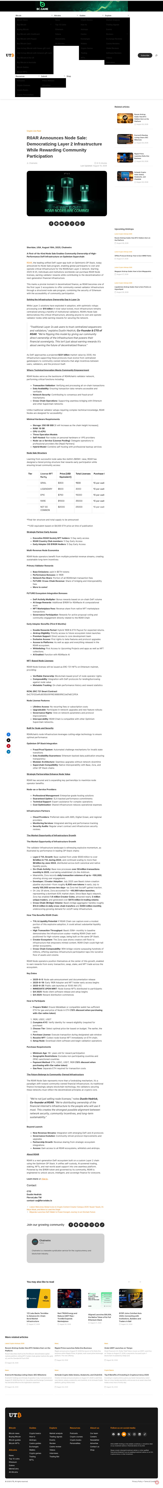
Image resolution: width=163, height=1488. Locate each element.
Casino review (55, 1446)
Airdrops (84, 29)
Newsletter (94, 1440)
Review (53, 1443)
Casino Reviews (113, 43)
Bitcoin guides (15, 1440)
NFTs (83, 58)
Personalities (75, 1443)
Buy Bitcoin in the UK (25, 58)
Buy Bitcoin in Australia (26, 62)
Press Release (48, 80)
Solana (58, 34)
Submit (44, 76)
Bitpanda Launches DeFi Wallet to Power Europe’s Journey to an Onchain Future (62, 1212)
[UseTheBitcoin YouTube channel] (124, 1434)
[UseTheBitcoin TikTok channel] (144, 1434)
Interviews (110, 62)
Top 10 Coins (60, 24)
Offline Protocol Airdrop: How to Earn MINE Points (133, 256)
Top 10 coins (14, 1459)
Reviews (109, 34)
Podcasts (21, 80)
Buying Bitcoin (23, 29)
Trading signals (56, 1437)
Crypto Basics (87, 20)
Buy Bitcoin (21, 24)
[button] (52, 15)
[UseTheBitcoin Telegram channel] (118, 1434)
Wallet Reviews (112, 48)
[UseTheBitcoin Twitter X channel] (129, 1434)
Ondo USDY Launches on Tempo (118, 1348)
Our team (94, 1433)
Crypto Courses (23, 85)
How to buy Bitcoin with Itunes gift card (33, 48)
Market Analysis (113, 20)
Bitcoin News (22, 20)
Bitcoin (18, 15)
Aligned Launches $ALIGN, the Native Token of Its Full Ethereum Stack (99, 1317)
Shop (69, 76)
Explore (108, 15)
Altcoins (57, 15)
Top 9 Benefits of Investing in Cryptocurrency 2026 (126, 1375)
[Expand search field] (156, 56)
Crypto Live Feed (34, 131)
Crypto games (35, 1453)
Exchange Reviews (114, 39)
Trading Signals (112, 24)
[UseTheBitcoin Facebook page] (113, 1434)
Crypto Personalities (25, 95)
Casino (83, 34)
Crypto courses (76, 1437)
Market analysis (56, 1433)
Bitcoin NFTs (22, 72)
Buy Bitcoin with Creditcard (28, 34)
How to (84, 24)
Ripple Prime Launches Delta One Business (141, 156)
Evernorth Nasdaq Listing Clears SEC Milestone (141, 137)
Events (109, 29)
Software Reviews (113, 53)
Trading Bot (54, 1456)
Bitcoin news (14, 1433)
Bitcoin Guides (23, 67)
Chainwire (33, 163)
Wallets (84, 43)
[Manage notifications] (157, 1482)
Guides (82, 15)
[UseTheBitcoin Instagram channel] (134, 1434)
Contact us (94, 1446)
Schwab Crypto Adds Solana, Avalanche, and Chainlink (78, 1375)
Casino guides (35, 1443)
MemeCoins (60, 39)
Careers (93, 1437)
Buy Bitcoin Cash (24, 43)
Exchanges (85, 39)
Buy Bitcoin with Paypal (26, 39)
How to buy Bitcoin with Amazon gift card (34, 53)
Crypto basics (35, 1433)
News (57, 20)
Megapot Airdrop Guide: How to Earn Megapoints (133, 271)
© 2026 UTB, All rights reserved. (16, 1481)
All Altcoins (60, 43)
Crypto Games (87, 48)
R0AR (29, 262)
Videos (109, 58)
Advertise (46, 85)
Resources (20, 76)
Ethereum (59, 29)
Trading (84, 53)
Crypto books (75, 1440)
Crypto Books (22, 90)
